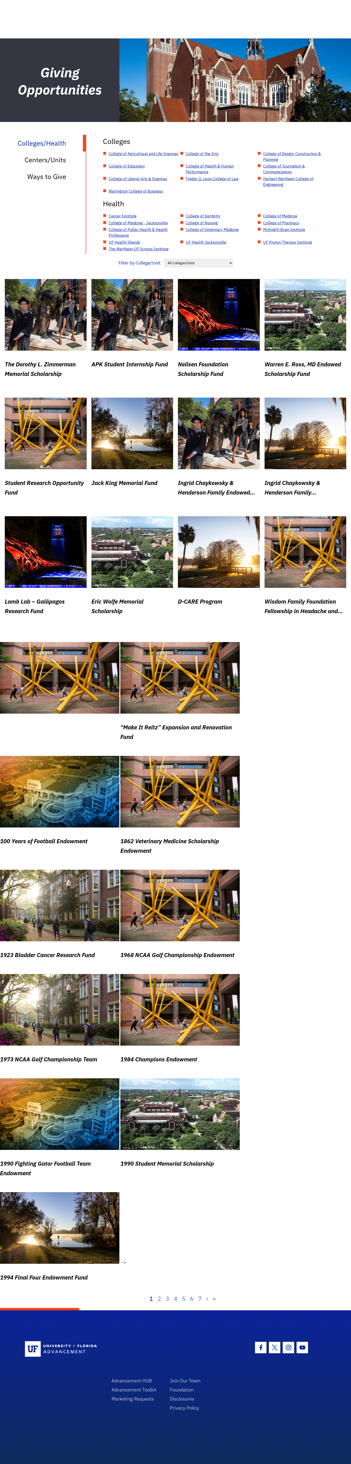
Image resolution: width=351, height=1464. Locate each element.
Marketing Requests (133, 1399)
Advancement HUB (132, 1380)
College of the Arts (202, 153)
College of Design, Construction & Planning (292, 156)
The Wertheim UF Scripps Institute (139, 249)
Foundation (182, 1389)
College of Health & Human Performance (210, 169)
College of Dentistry (203, 216)
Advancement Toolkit (134, 1389)
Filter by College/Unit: (140, 263)
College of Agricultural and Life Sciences (143, 153)
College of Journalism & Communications (284, 169)
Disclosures (182, 1399)
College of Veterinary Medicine (212, 229)
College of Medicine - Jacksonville (138, 223)
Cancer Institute (123, 216)
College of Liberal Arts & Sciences (138, 178)
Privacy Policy (184, 1408)
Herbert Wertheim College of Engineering (288, 181)
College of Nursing (202, 223)
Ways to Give (46, 176)
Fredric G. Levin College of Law (212, 178)
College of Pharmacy (281, 223)
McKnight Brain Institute (284, 229)
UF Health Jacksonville (206, 242)
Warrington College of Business (136, 191)
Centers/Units (45, 159)
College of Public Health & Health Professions (138, 232)
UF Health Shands (124, 242)
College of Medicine (280, 216)
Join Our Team (185, 1380)
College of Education (127, 166)
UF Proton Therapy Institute (287, 242)
